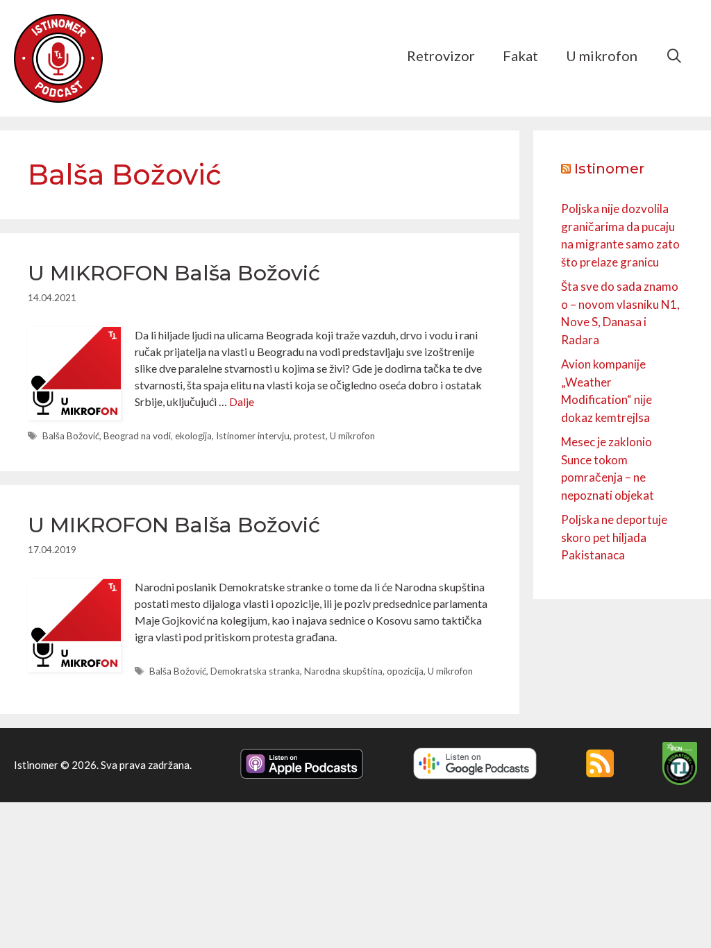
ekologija (193, 435)
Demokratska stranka (255, 671)
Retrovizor (441, 55)
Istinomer (609, 168)
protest (310, 435)
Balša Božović (70, 435)
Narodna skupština (343, 671)
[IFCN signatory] (679, 781)
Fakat (520, 55)
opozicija (405, 671)
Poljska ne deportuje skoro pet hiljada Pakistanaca (614, 537)
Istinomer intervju (253, 435)
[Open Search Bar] (674, 55)
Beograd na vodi (137, 435)
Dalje (241, 401)
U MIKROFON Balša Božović (174, 273)
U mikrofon (601, 55)
